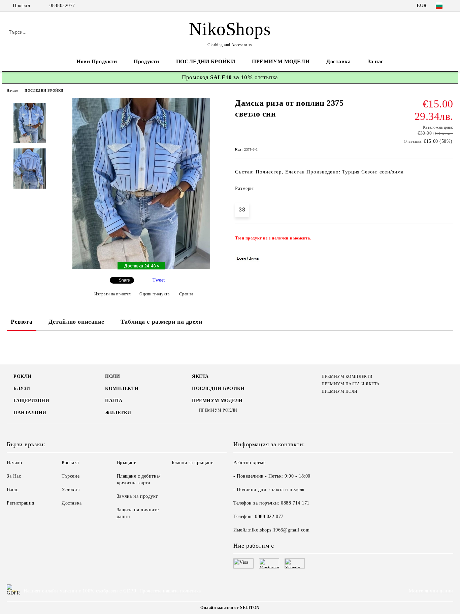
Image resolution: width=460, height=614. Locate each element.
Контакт (70, 462)
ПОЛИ (112, 376)
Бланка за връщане (192, 462)
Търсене (70, 476)
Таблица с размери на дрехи (161, 321)
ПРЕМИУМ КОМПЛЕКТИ (347, 376)
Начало (12, 90)
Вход (12, 489)
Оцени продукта (154, 294)
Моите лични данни (431, 590)
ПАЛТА (114, 400)
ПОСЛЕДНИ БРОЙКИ (205, 61)
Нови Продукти (96, 61)
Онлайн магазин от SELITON (230, 607)
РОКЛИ (22, 376)
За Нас (14, 476)
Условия (70, 489)
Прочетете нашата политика (170, 590)
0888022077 (62, 5)
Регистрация (20, 503)
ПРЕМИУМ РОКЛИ (218, 410)
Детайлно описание (76, 321)
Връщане (126, 462)
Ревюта (21, 321)
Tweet (159, 280)
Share (124, 280)
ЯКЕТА (200, 376)
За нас (376, 61)
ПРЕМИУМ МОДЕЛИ (280, 61)
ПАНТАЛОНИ (29, 412)
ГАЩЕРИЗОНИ (31, 400)
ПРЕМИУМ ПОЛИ (340, 391)
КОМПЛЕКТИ (121, 388)
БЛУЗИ (21, 388)
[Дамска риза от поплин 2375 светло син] (141, 267)
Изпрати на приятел (112, 294)
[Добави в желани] (448, 240)
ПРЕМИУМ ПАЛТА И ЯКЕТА (351, 384)
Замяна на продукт (137, 496)
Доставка (338, 61)
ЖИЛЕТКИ (118, 412)
